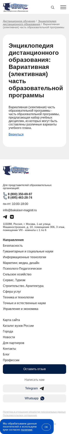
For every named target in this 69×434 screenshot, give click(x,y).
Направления (13, 240)
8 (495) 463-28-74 (20, 197)
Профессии (11, 360)
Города (8, 331)
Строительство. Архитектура (23, 285)
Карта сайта (11, 320)
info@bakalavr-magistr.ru (20, 210)
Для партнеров (13, 343)
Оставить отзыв (34, 369)
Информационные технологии (24, 257)
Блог (6, 354)
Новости (9, 337)
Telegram (31, 388)
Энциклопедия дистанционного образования (29, 23)
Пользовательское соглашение (20, 415)
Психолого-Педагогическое (22, 268)
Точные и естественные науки (24, 303)
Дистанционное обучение (19, 21)
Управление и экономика (20, 308)
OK (46, 427)
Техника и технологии (18, 297)
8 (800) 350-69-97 (20, 194)
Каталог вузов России (18, 325)
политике (26, 429)
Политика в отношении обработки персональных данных (34, 412)
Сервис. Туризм (14, 280)
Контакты (9, 348)
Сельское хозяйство (17, 274)
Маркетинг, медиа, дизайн (21, 262)
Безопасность (13, 245)
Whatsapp (32, 398)
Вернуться (16, 134)
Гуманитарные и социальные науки (28, 251)
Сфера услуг (12, 291)
